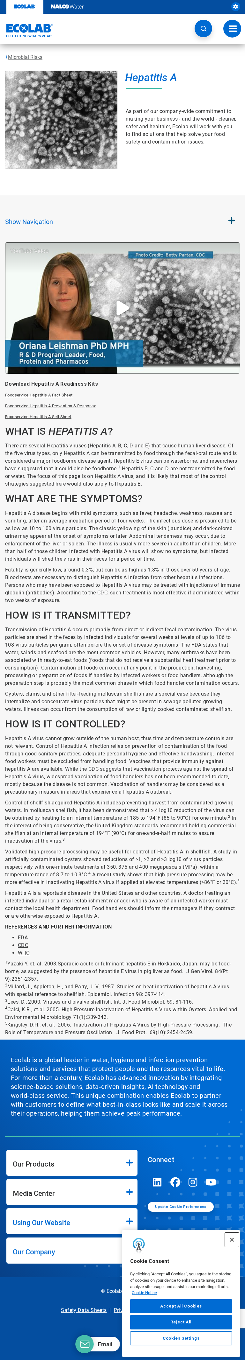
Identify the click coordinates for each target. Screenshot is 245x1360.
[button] (203, 28)
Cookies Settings (181, 1338)
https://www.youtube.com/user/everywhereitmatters (210, 1182)
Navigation (29, 222)
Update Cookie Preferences (181, 1207)
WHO (24, 953)
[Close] (232, 1240)
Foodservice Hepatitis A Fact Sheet (39, 395)
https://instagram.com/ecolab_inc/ (193, 1182)
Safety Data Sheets (84, 1310)
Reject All (181, 1322)
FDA (23, 938)
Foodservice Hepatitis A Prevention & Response (50, 405)
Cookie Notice (144, 1292)
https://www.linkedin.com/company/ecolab (157, 1182)
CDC (23, 945)
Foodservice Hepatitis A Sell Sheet (38, 416)
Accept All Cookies (181, 1306)
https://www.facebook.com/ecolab (175, 1182)
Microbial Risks (25, 57)
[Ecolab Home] (26, 30)
